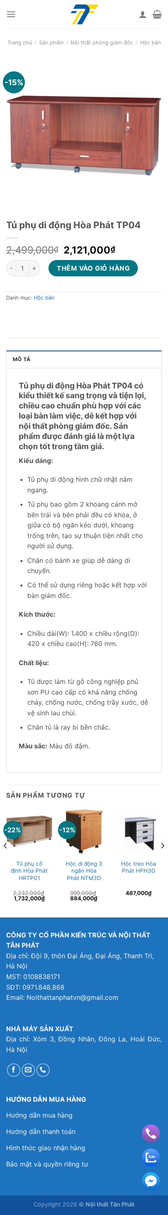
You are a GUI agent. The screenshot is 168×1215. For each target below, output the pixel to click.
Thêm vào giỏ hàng (93, 268)
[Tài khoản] (143, 14)
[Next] (162, 862)
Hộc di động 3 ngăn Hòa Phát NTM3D (84, 870)
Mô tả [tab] (22, 359)
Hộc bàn (150, 43)
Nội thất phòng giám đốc (102, 43)
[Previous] (6, 862)
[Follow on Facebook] (13, 1070)
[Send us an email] (28, 1070)
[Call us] (43, 1070)
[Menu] (11, 14)
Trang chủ (19, 43)
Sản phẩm (51, 43)
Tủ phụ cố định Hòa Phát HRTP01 (29, 870)
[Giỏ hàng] (157, 14)
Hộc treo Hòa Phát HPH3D (138, 867)
